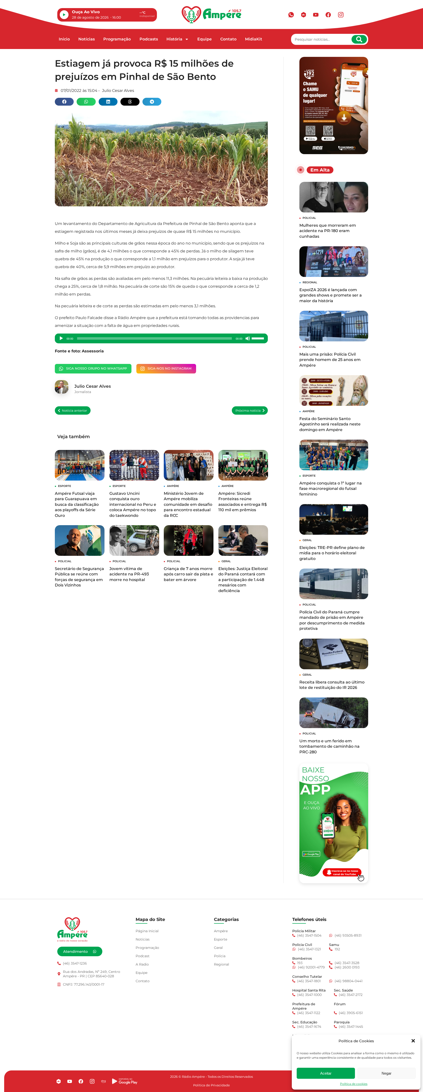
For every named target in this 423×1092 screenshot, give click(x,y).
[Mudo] (247, 338)
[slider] (258, 338)
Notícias (86, 39)
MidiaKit (253, 39)
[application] (161, 338)
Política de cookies (353, 1084)
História (174, 39)
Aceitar (325, 1073)
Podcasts (149, 39)
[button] (413, 1040)
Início (64, 39)
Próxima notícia (248, 410)
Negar (386, 1073)
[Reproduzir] (61, 338)
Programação (117, 39)
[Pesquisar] (359, 39)
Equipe (204, 39)
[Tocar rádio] (64, 14)
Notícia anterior (74, 410)
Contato (228, 39)
